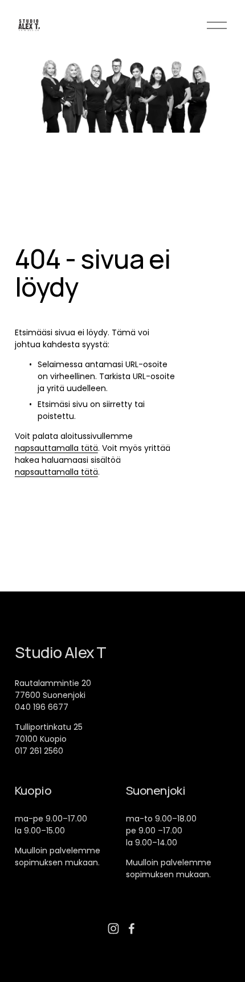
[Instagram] (113, 928)
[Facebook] (131, 928)
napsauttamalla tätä (56, 448)
